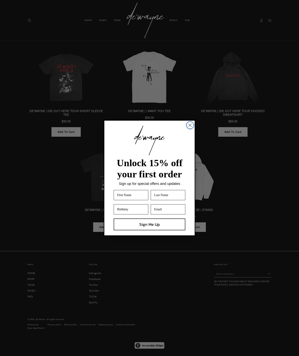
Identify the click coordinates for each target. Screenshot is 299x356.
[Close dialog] (190, 125)
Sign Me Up (149, 224)
